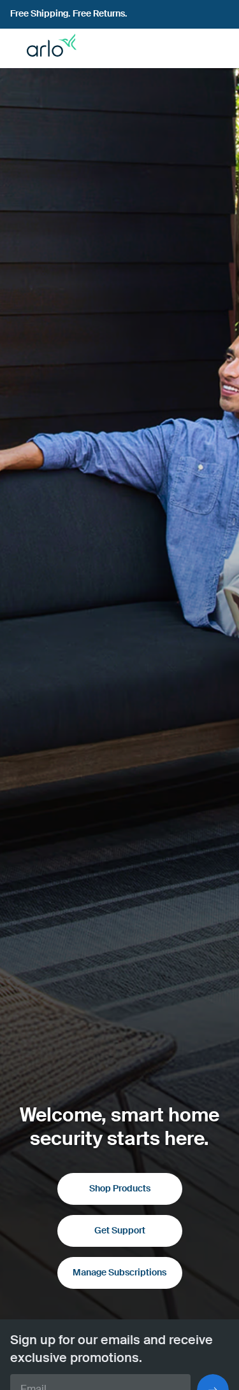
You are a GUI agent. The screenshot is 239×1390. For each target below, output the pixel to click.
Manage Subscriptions (119, 1272)
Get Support (119, 1230)
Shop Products (119, 1188)
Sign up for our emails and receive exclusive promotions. (111, 1350)
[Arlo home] (46, 48)
